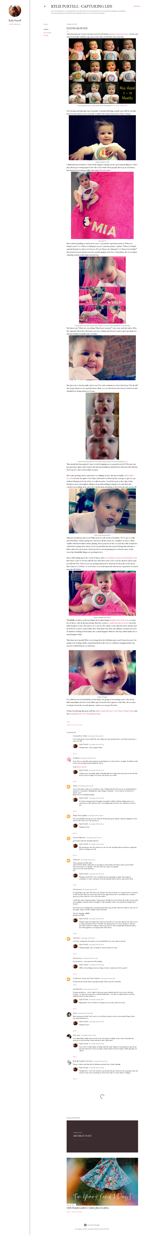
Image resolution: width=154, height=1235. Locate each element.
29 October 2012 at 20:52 (96, 1044)
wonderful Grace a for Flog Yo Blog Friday (117, 711)
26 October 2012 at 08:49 (95, 736)
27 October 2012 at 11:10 (100, 1061)
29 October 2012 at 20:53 (96, 1068)
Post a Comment (77, 1212)
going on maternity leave (118, 34)
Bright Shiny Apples (80, 815)
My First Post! (82, 1135)
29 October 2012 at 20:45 (96, 844)
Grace (75, 1013)
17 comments (82, 1139)
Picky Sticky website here (119, 105)
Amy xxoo (76, 1035)
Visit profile (15, 24)
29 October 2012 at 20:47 (96, 918)
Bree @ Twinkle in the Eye (82, 1061)
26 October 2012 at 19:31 (108, 978)
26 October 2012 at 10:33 (95, 815)
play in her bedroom (120, 620)
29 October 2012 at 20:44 (96, 824)
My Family (47, 33)
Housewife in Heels (80, 736)
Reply (75, 753)
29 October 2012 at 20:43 (96, 770)
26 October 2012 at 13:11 (88, 938)
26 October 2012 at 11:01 (88, 860)
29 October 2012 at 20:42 (96, 744)
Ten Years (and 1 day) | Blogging (88, 1208)
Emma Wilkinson (79, 838)
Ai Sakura (76, 758)
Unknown (76, 860)
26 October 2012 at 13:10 (90, 889)
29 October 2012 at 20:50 (96, 965)
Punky (46, 35)
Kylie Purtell (83, 744)
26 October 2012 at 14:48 (90, 958)
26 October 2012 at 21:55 (85, 1013)
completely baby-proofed (118, 623)
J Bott (75, 786)
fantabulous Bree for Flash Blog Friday (85, 714)
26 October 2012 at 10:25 (85, 786)
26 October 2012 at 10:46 (93, 837)
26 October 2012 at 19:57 (90, 989)
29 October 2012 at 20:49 (96, 944)
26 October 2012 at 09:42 (88, 758)
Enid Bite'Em (78, 989)
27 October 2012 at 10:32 (88, 1035)
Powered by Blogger (93, 1225)
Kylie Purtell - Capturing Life (81, 6)
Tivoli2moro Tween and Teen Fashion (86, 978)
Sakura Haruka (81, 767)
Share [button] (46, 24)
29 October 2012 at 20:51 (96, 999)
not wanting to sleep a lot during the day (120, 558)
